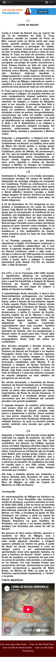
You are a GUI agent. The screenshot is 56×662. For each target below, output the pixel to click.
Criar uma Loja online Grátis (13, 644)
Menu (9, 2)
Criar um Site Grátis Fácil (41, 644)
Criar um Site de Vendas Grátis (17, 647)
